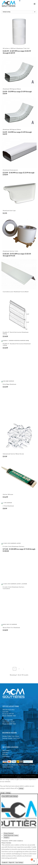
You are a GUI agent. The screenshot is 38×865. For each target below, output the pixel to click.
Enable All (4, 862)
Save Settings (19, 862)
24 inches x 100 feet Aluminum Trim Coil (16, 48)
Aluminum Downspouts (10, 170)
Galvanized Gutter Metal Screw (13, 454)
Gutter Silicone (8, 494)
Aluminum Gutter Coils (10, 251)
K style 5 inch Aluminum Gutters (13, 546)
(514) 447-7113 (11, 715)
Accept (2, 792)
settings (21, 788)
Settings (8, 792)
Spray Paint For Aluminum (11, 627)
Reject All (11, 862)
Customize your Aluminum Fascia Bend (15, 291)
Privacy (28, 775)
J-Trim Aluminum (8, 506)
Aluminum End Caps (9, 210)
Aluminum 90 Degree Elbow (12, 89)
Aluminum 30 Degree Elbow (12, 129)
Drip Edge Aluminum (9, 384)
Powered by (12, 840)
